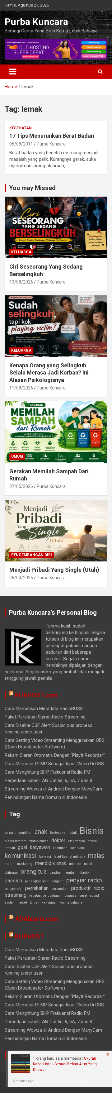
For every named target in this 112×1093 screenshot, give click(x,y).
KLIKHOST (29, 936)
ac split (10, 833)
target (22, 902)
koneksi (45, 857)
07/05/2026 (21, 486)
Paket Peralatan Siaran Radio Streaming (45, 717)
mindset (75, 864)
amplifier (25, 833)
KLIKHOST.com (36, 695)
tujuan (34, 902)
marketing (24, 864)
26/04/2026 (21, 577)
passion (13, 881)
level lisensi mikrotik (69, 857)
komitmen (60, 848)
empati (10, 848)
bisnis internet (15, 841)
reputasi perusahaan (45, 896)
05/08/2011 (21, 143)
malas (96, 855)
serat (83, 896)
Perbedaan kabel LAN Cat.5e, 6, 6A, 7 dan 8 (48, 780)
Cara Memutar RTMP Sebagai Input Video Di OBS (54, 763)
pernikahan (37, 888)
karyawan (40, 847)
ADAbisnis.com (36, 919)
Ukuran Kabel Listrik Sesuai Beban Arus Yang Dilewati (65, 1064)
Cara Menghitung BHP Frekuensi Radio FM (47, 772)
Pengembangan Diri (31, 555)
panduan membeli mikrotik (69, 873)
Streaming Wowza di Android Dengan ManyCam (53, 789)
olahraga (11, 873)
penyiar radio (84, 880)
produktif (81, 888)
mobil (88, 864)
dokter (58, 840)
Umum (17, 456)
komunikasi (20, 855)
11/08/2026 (21, 387)
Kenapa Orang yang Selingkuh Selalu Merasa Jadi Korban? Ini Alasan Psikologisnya (49, 372)
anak (41, 831)
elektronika (76, 841)
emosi (92, 841)
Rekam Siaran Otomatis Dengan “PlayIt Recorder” (55, 755)
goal (22, 847)
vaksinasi (49, 902)
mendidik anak (50, 863)
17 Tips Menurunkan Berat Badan (51, 135)
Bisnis (92, 830)
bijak (73, 833)
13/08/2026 (21, 281)
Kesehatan (20, 128)
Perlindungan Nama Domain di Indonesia (46, 797)
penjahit (57, 881)
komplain (77, 848)
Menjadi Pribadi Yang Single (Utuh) (54, 569)
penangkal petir (37, 881)
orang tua (34, 871)
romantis (70, 896)
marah (9, 864)
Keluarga (21, 252)
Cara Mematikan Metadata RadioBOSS (44, 708)
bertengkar (58, 833)
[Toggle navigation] (13, 71)
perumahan (59, 889)
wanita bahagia (70, 902)
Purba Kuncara (36, 21)
